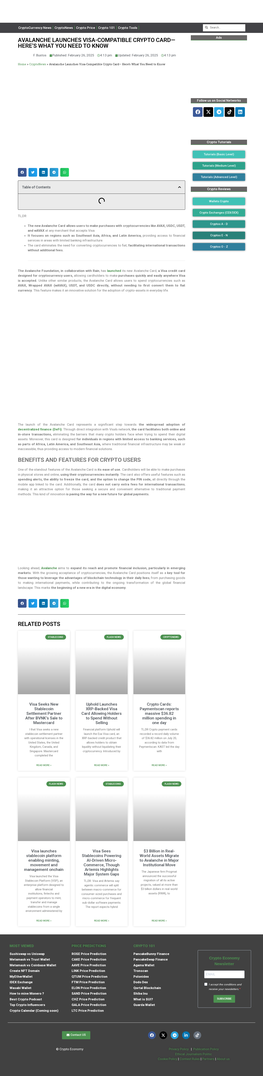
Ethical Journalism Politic (194, 1054)
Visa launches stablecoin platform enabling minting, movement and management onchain (44, 860)
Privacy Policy (178, 1049)
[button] (22, 172)
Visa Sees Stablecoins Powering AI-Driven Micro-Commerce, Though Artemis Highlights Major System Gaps (101, 862)
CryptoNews (63, 28)
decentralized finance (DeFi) (40, 429)
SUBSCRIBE (224, 998)
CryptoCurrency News (34, 28)
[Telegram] (219, 112)
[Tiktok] (229, 112)
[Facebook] (198, 112)
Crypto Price (85, 28)
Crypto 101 (106, 28)
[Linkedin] (240, 112)
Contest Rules (190, 1059)
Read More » (43, 765)
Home (22, 64)
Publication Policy (206, 1049)
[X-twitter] (208, 112)
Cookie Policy (167, 1059)
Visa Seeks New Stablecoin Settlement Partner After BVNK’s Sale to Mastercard (43, 713)
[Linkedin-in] (186, 1035)
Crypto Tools (127, 28)
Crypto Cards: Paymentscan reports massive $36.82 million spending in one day (159, 713)
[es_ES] (144, 27)
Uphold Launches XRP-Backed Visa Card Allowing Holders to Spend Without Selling (101, 713)
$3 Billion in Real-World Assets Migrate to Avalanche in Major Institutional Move (159, 858)
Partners (208, 1059)
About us (223, 1059)
